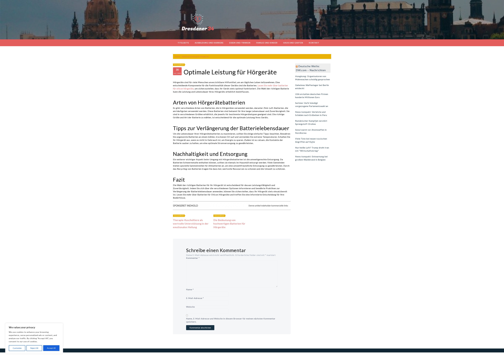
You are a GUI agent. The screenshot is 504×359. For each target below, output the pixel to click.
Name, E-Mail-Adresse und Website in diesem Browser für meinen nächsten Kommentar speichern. (230, 320)
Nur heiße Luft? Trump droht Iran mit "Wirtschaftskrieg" (312, 149)
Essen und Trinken (239, 43)
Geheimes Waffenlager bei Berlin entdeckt (312, 86)
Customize (17, 348)
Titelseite (183, 43)
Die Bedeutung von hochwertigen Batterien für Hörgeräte (229, 224)
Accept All (51, 348)
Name (190, 289)
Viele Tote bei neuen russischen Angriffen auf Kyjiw (311, 140)
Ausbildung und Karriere (209, 43)
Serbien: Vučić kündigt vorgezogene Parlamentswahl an (311, 104)
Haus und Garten (293, 43)
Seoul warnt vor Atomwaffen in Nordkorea (311, 131)
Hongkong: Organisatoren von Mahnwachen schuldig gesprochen (312, 78)
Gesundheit (179, 64)
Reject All (34, 348)
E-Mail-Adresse (195, 298)
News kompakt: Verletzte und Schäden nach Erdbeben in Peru (311, 113)
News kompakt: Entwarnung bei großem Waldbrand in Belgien (311, 158)
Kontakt (314, 43)
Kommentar (193, 258)
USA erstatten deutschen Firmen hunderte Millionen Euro (311, 95)
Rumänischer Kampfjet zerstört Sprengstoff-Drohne (311, 122)
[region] (34, 338)
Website (190, 306)
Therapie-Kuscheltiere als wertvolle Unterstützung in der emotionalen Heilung (191, 224)
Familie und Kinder (266, 43)
